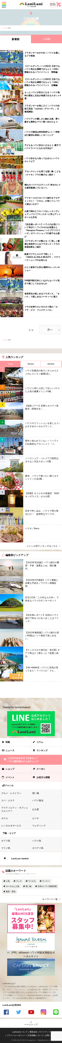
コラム (40, 742)
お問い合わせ (50, 1035)
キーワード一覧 (50, 899)
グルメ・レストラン (11, 793)
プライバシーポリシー (16, 1035)
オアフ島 (5, 840)
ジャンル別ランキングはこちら (42, 546)
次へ (49, 329)
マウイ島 (5, 848)
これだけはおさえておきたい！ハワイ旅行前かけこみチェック (22, 760)
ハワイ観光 (37, 800)
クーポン (41, 769)
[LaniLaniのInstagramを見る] (43, 1012)
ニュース (10, 750)
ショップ (10, 769)
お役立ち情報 (43, 777)
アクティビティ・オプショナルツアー (14, 809)
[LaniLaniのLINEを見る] (56, 1012)
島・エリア (10, 833)
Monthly (51, 364)
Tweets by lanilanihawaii (16, 707)
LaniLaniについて (20, 1032)
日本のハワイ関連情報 (47, 886)
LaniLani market (20, 858)
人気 (8, 881)
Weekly (31, 364)
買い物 (35, 793)
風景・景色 (10, 891)
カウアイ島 (37, 848)
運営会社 (33, 1032)
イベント (10, 777)
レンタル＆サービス (11, 825)
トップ (4, 28)
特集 (8, 742)
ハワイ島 (36, 840)
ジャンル (9, 785)
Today (10, 364)
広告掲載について (35, 1035)
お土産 (35, 809)
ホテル (4, 818)
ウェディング (39, 825)
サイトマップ (45, 1032)
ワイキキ (32, 881)
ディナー (46, 881)
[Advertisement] (31, 690)
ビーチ (35, 818)
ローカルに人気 (12, 886)
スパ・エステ (8, 800)
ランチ (19, 881)
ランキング (42, 750)
